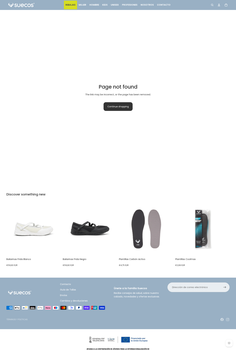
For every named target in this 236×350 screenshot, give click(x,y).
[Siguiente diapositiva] (56, 228)
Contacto (65, 284)
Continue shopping (118, 106)
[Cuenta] (219, 5)
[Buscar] (212, 5)
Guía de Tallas (68, 289)
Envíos (63, 295)
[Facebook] (222, 319)
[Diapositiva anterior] (11, 228)
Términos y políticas (17, 319)
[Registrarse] (224, 287)
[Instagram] (228, 319)
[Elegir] (56, 251)
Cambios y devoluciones (74, 300)
